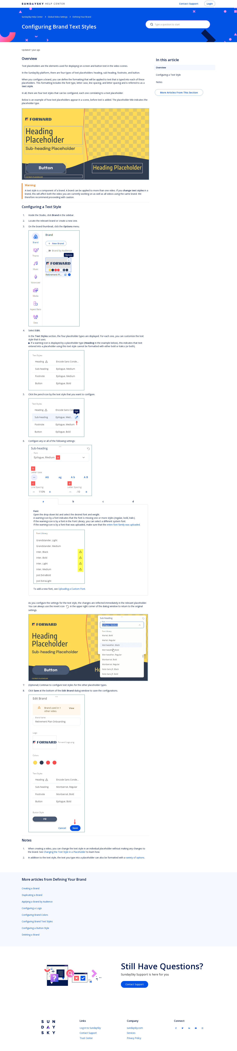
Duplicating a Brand (32, 894)
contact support (134, 984)
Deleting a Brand (30, 934)
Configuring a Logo (32, 908)
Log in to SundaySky (90, 1027)
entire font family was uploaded (123, 524)
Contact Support (188, 3)
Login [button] (210, 3)
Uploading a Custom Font (71, 588)
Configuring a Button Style (35, 928)
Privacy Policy (134, 1038)
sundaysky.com (135, 1027)
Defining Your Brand (82, 16)
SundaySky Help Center (32, 16)
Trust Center (86, 1038)
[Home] (48, 1027)
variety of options (135, 857)
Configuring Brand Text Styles (37, 921)
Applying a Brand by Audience (37, 901)
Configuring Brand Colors (35, 914)
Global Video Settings (57, 16)
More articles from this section (179, 92)
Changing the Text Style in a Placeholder (65, 851)
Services (131, 1032)
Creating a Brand (30, 888)
